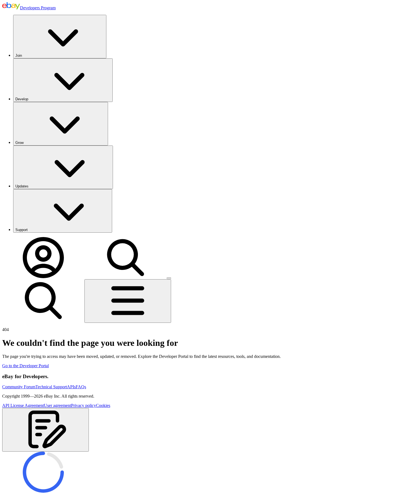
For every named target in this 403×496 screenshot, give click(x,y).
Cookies (103, 405)
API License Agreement (23, 405)
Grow (19, 143)
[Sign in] (43, 276)
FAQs (81, 386)
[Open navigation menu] (127, 301)
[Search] (125, 276)
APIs (71, 386)
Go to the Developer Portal (25, 365)
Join (18, 55)
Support (21, 230)
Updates (22, 186)
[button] (45, 430)
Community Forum (18, 386)
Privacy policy (83, 405)
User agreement (57, 405)
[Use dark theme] (169, 278)
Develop (21, 99)
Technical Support (51, 386)
